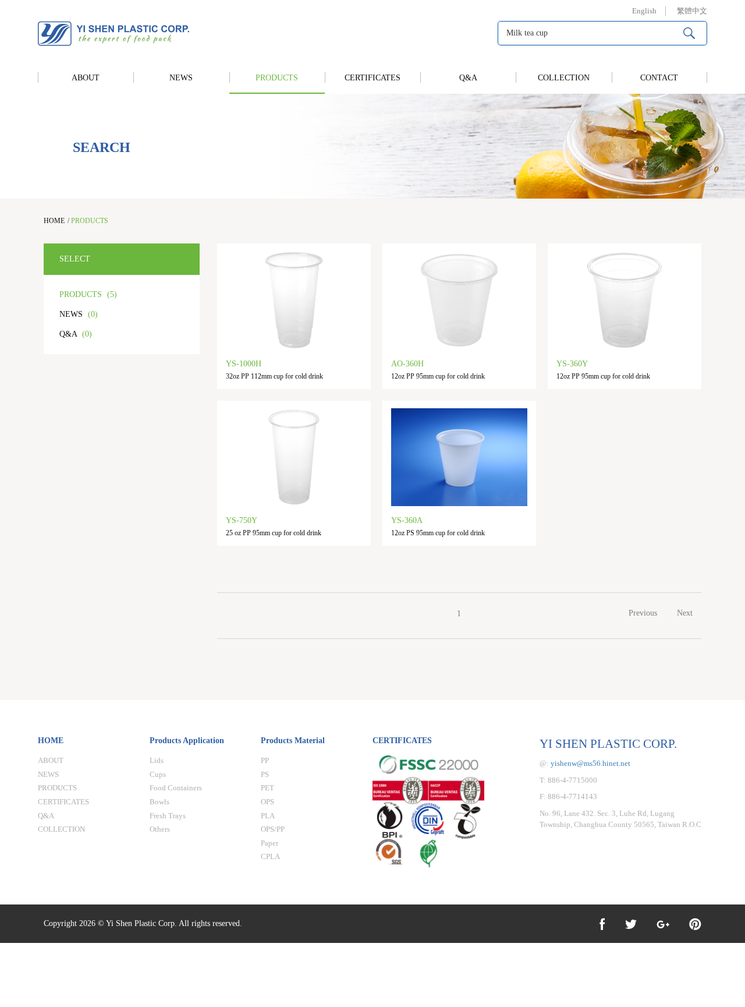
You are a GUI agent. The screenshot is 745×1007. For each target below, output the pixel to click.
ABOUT (86, 77)
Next (685, 613)
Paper (269, 843)
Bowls (159, 801)
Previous (643, 613)
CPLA (270, 856)
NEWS (181, 77)
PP (265, 760)
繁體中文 (692, 10)
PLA (268, 815)
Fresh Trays (168, 815)
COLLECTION (564, 77)
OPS (267, 801)
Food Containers (176, 787)
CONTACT (659, 77)
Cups (158, 774)
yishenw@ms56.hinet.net (590, 763)
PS (265, 774)
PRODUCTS (277, 77)
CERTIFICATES (372, 77)
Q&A (468, 77)
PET (267, 787)
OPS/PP (273, 829)
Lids (157, 760)
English (644, 10)
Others (160, 829)
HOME (54, 221)
